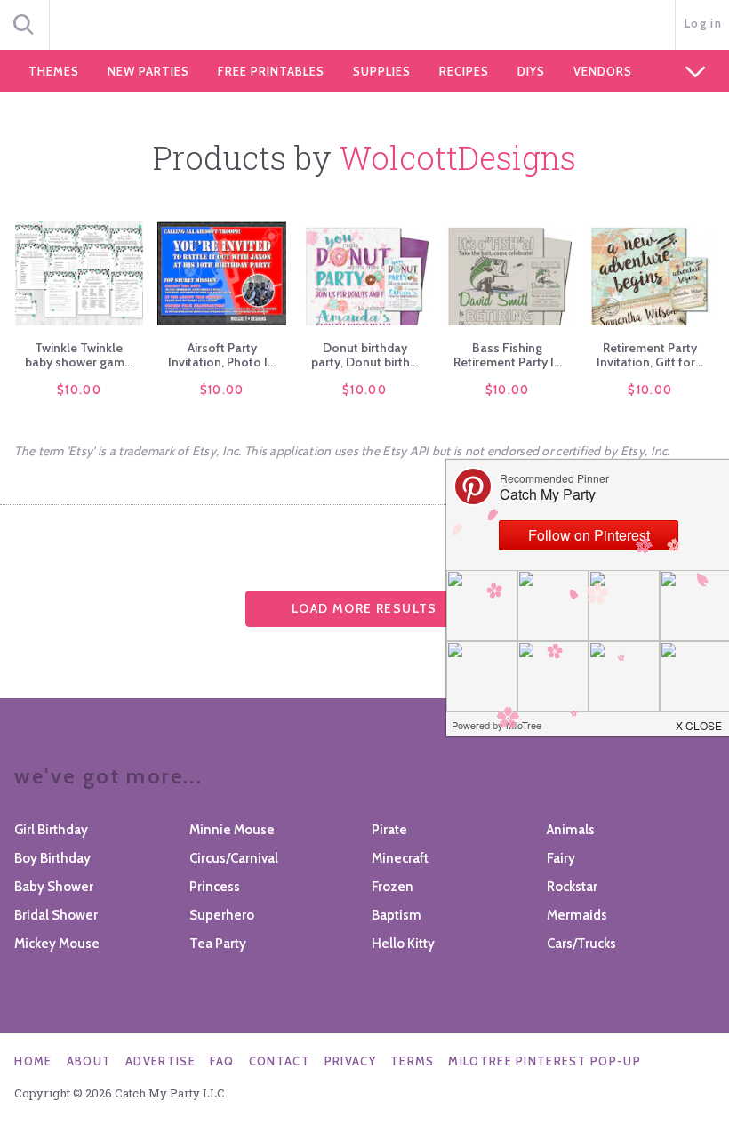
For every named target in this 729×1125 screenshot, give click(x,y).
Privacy (350, 1061)
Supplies (382, 71)
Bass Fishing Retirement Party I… (507, 355)
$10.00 (79, 389)
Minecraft (400, 858)
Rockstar (572, 887)
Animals (571, 830)
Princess (214, 887)
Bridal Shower (56, 915)
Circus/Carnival (233, 858)
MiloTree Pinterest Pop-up (544, 1061)
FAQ (222, 1061)
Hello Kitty (403, 944)
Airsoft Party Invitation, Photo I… (222, 355)
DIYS (531, 71)
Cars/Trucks (581, 944)
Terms (412, 1061)
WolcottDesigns (458, 157)
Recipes (464, 71)
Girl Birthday (51, 830)
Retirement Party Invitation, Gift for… (650, 355)
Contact (279, 1061)
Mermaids (577, 915)
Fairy (561, 858)
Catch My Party (364, 25)
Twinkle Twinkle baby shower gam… (78, 355)
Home (33, 1061)
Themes (53, 71)
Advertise (160, 1061)
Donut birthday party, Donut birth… (364, 355)
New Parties (148, 71)
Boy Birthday (52, 858)
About (89, 1061)
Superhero (221, 915)
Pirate (389, 830)
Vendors (602, 71)
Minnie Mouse (232, 830)
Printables (271, 71)
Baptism (396, 915)
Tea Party (217, 944)
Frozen (392, 887)
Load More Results (364, 608)
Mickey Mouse (57, 944)
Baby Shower (53, 887)
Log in (703, 23)
